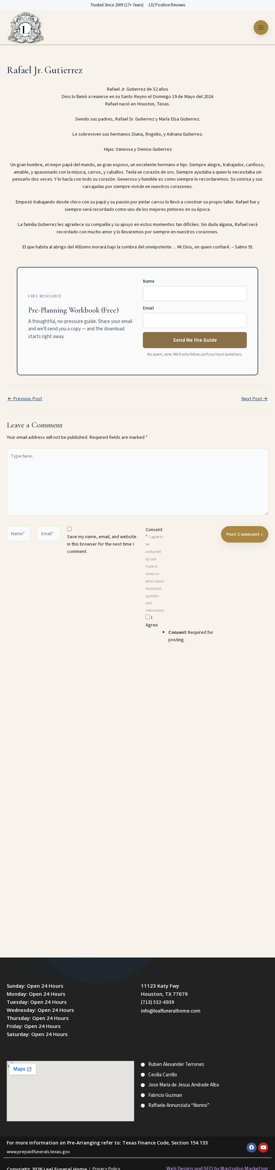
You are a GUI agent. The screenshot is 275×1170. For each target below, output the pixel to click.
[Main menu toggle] (261, 27)
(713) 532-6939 (157, 1002)
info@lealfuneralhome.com (171, 1011)
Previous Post (24, 399)
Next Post (254, 399)
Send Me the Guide (195, 340)
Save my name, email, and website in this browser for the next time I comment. (101, 544)
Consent (155, 569)
